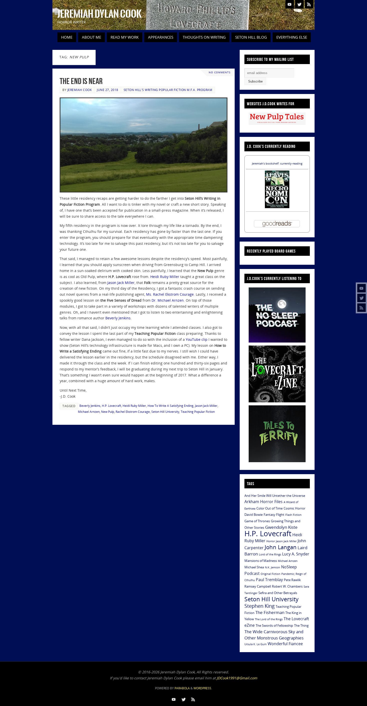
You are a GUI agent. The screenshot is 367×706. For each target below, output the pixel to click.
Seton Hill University (165, 412)
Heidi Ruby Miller (164, 276)
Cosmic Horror (294, 508)
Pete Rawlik (292, 580)
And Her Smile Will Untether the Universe (274, 495)
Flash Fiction (293, 515)
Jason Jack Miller (121, 282)
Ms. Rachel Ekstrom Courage (170, 294)
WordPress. (202, 688)
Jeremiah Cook (79, 90)
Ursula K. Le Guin (255, 644)
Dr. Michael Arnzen (168, 300)
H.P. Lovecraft (111, 406)
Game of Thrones (257, 521)
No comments (219, 72)
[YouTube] (361, 288)
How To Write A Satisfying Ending (170, 406)
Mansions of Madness (260, 560)
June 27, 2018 (107, 90)
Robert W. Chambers (287, 586)
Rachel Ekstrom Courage (133, 412)
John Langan (281, 547)
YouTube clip (196, 339)
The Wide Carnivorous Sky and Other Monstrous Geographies (274, 634)
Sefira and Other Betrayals (277, 593)
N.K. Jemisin (272, 567)
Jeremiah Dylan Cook (99, 14)
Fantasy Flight (274, 514)
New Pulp (107, 412)
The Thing (301, 625)
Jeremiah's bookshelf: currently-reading (277, 163)
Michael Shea (254, 567)
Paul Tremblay (269, 579)
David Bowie (253, 514)
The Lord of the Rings (269, 619)
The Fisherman (269, 612)
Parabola (182, 688)
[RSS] (361, 307)
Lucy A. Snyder (295, 554)
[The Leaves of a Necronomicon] (277, 206)
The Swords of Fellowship (274, 625)
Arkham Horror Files (263, 501)
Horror (270, 541)
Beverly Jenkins (118, 318)
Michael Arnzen (89, 412)
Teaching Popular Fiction (198, 412)
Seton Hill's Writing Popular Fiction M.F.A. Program (168, 90)
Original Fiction (270, 574)
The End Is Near (81, 81)
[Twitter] (361, 298)
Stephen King (259, 606)
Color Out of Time (269, 508)
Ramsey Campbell (257, 586)
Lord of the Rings (270, 554)
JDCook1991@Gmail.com (237, 678)
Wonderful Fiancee (285, 643)
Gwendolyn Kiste (281, 527)
